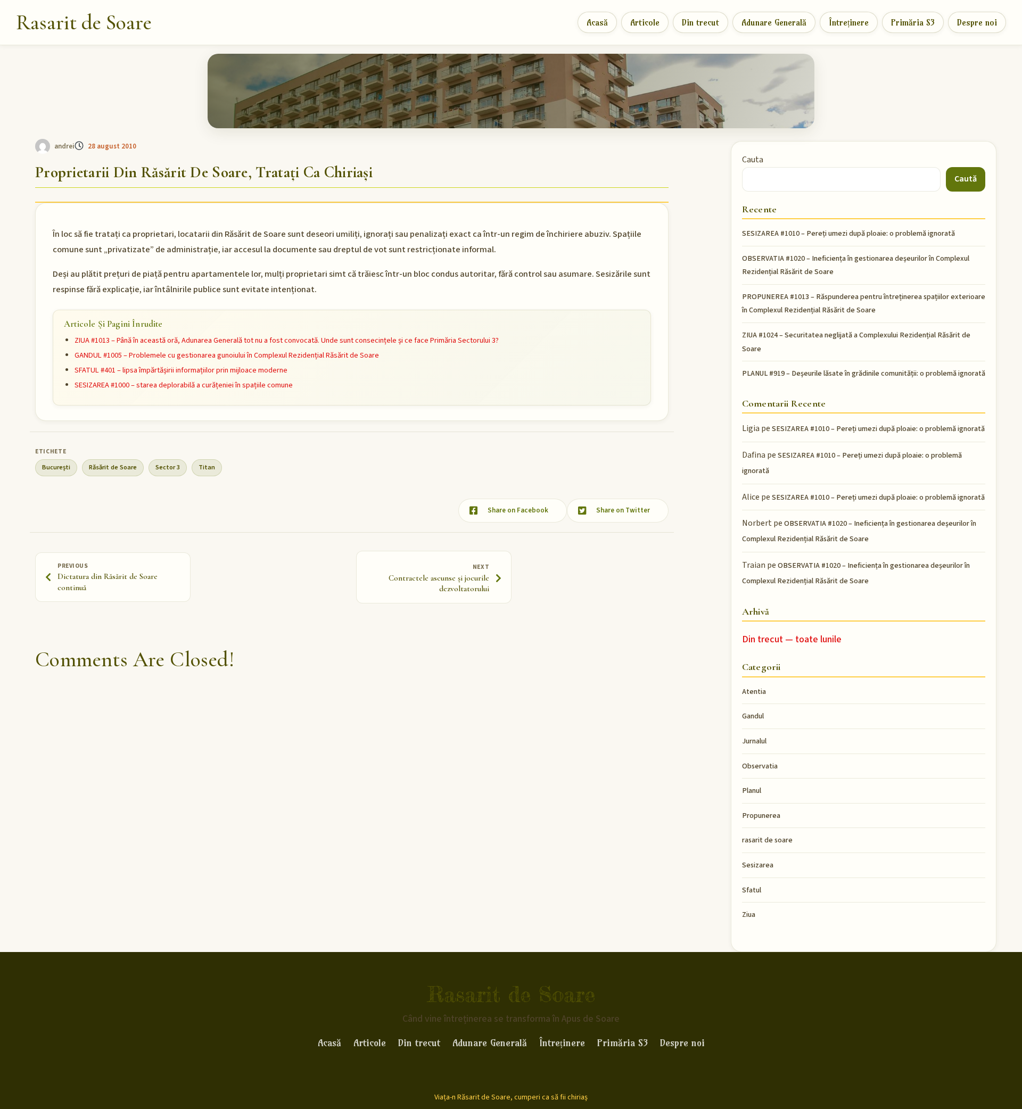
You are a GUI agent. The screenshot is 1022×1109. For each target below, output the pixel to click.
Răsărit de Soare (113, 467)
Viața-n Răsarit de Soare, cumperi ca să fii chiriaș (511, 1097)
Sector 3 (167, 467)
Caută (965, 179)
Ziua (748, 914)
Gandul (753, 716)
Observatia (760, 766)
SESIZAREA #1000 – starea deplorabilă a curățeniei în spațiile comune (184, 385)
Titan (207, 467)
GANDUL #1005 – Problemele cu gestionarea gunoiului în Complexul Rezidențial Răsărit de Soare (227, 355)
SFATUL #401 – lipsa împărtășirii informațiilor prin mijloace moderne (181, 370)
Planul (751, 790)
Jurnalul (754, 741)
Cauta (752, 159)
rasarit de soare (767, 840)
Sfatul (751, 890)
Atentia (754, 691)
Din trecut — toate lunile (792, 639)
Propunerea (761, 815)
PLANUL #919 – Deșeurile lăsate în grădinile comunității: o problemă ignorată (863, 373)
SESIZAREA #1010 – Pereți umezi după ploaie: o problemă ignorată (848, 233)
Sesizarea (757, 865)
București (56, 467)
